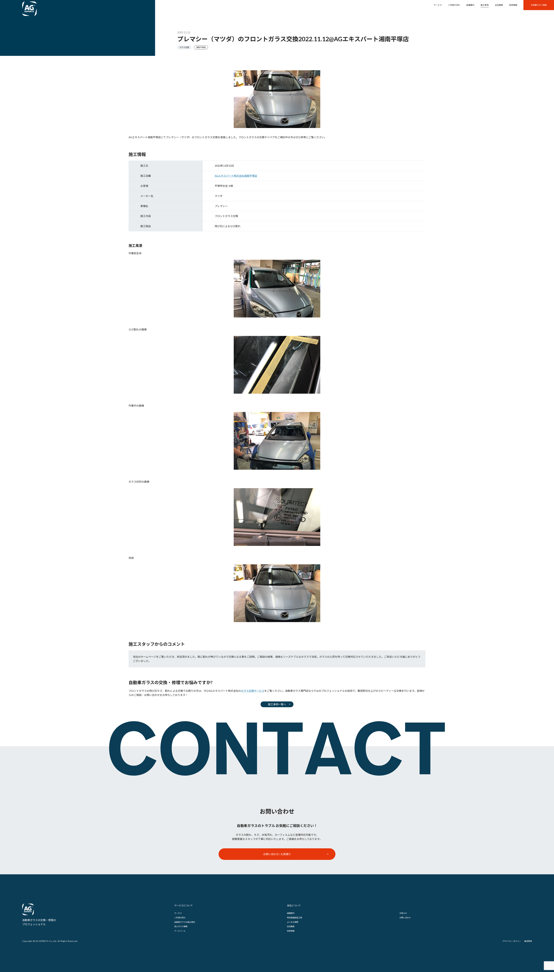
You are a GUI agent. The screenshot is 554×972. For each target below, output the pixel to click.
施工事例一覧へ (277, 704)
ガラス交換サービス (252, 690)
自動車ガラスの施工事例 (184, 922)
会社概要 (499, 5)
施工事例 (485, 5)
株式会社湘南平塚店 (236, 175)
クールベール (180, 931)
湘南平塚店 (201, 47)
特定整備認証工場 (294, 917)
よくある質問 (292, 922)
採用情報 (513, 5)
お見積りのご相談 (539, 5)
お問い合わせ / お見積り (277, 854)
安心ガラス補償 (180, 926)
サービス (438, 5)
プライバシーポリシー (511, 941)
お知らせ (403, 913)
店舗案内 (470, 5)
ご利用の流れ (454, 5)
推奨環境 (528, 941)
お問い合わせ (405, 917)
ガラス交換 (184, 47)
